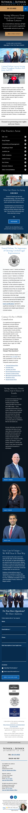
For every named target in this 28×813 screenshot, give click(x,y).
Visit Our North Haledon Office (9, 790)
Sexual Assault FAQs (11, 379)
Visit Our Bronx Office (7, 780)
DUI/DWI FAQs (9, 367)
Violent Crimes (6, 158)
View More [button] (14, 221)
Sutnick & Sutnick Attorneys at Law (17, 809)
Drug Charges (6, 140)
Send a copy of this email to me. (12, 671)
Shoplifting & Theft (7, 148)
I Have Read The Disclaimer (11, 667)
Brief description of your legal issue (11, 645)
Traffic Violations (6, 155)
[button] (25, 9)
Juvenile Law (5, 151)
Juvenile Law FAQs (11, 369)
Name (3, 621)
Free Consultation (14, 34)
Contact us (9, 576)
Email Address (6, 629)
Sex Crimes (5, 162)
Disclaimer (4, 664)
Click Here (6, 45)
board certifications (8, 304)
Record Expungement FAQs (13, 371)
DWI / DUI (4, 137)
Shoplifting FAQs (10, 377)
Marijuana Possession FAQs (13, 375)
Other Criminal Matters (8, 169)
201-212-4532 (11, 8)
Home (4, 807)
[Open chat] (23, 807)
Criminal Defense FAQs (12, 365)
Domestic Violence (7, 166)
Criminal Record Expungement (10, 144)
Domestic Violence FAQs (12, 373)
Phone (3, 637)
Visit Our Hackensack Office (9, 770)
